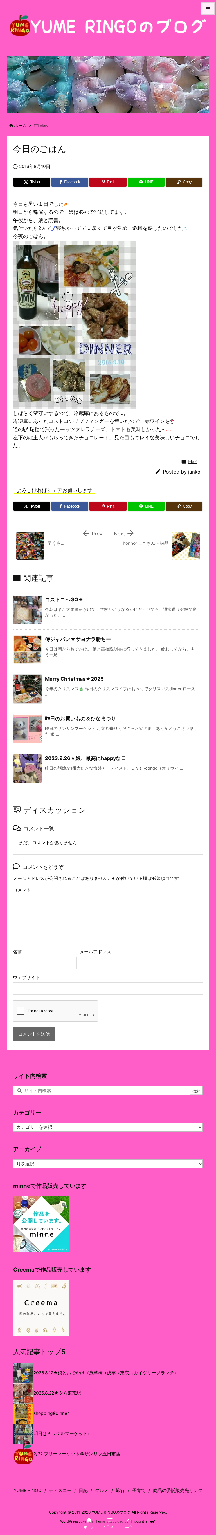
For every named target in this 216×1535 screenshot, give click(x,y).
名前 (17, 951)
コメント (22, 890)
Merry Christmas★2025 (74, 679)
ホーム (20, 125)
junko (194, 472)
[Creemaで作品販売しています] (41, 1307)
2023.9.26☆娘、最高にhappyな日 (85, 758)
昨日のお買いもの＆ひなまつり (80, 718)
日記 (43, 125)
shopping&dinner (51, 1413)
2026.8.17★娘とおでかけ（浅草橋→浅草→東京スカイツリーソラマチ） (106, 1372)
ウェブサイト (26, 977)
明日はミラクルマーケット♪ (61, 1433)
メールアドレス (95, 951)
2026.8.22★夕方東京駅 (57, 1393)
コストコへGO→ (64, 599)
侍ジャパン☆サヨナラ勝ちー (78, 639)
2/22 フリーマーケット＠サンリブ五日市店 (76, 1453)
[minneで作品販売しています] (41, 1223)
